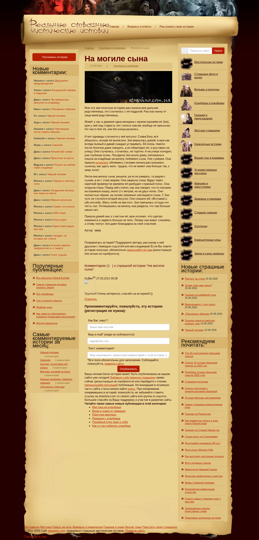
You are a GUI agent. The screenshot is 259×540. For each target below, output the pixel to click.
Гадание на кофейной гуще (200, 294)
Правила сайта (135, 530)
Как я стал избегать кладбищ (111, 425)
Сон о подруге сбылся (49, 300)
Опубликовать (128, 368)
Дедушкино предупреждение (51, 82)
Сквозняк (57, 145)
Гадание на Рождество (198, 414)
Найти (218, 50)
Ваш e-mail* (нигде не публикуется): (111, 334)
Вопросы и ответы (139, 26)
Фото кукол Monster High (199, 449)
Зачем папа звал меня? (198, 285)
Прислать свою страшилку (159, 527)
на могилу (101, 162)
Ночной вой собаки (61, 151)
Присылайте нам (35, 536)
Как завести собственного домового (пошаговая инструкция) (55, 315)
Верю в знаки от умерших (109, 411)
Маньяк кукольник (61, 199)
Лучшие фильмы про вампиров (203, 397)
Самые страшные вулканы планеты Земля (51, 286)
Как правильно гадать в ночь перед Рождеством (201, 422)
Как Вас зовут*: (97, 320)
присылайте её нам (139, 249)
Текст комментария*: (101, 348)
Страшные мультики (196, 381)
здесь (131, 388)
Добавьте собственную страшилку (132, 377)
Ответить (91, 299)
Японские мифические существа (204, 476)
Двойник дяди (44, 307)
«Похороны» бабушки (63, 109)
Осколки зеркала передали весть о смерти (52, 247)
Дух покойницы (44, 294)
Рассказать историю (54, 57)
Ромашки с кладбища (106, 418)
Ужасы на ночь (62, 527)
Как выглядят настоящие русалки (204, 456)
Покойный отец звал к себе (110, 422)
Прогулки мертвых (104, 414)
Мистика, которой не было (55, 371)
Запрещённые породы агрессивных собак (197, 510)
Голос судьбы (59, 254)
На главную (31, 527)
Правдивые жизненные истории (203, 517)
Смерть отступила (63, 206)
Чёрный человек (56, 115)
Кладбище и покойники (112, 48)
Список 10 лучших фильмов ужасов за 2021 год (201, 364)
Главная (113, 26)
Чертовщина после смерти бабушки (51, 130)
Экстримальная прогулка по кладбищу (51, 101)
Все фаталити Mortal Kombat (52, 278)
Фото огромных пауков (198, 463)
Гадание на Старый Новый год (202, 430)
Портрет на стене (195, 278)
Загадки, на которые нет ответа (50, 237)
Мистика (45, 527)
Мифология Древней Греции (201, 469)
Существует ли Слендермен (201, 436)
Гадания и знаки (114, 527)
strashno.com (56, 530)
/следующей (109, 385)
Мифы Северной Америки (199, 482)
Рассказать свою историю (177, 26)
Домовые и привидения (87, 527)
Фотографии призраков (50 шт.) (203, 443)
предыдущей (93, 385)
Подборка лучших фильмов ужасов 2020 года (201, 374)
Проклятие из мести (62, 158)
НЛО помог (59, 213)
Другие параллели (46, 323)
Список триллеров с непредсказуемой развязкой (201, 390)
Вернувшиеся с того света (200, 304)
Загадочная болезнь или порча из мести (54, 192)
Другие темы (133, 527)
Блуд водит (60, 219)
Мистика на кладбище (106, 407)
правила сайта (113, 363)
